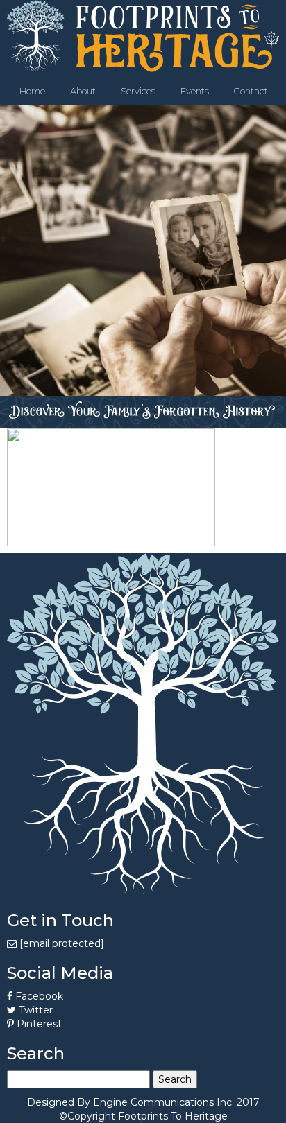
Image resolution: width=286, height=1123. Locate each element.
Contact (251, 90)
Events (194, 90)
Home (32, 90)
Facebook (37, 996)
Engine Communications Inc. (163, 1102)
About (83, 90)
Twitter (34, 1010)
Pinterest (38, 1024)
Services (138, 90)
